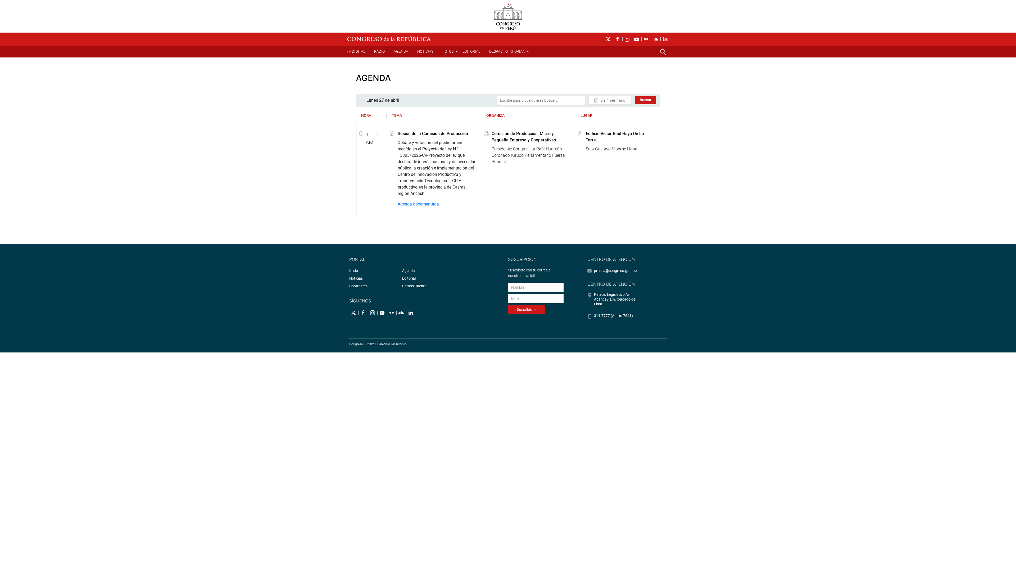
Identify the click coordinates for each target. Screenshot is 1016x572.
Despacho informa (507, 51)
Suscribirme (526, 309)
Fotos (447, 51)
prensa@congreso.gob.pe (615, 271)
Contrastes (358, 286)
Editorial (471, 51)
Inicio (353, 271)
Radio (379, 51)
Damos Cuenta (414, 286)
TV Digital (356, 51)
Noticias (425, 51)
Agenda (401, 51)
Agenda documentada (418, 204)
